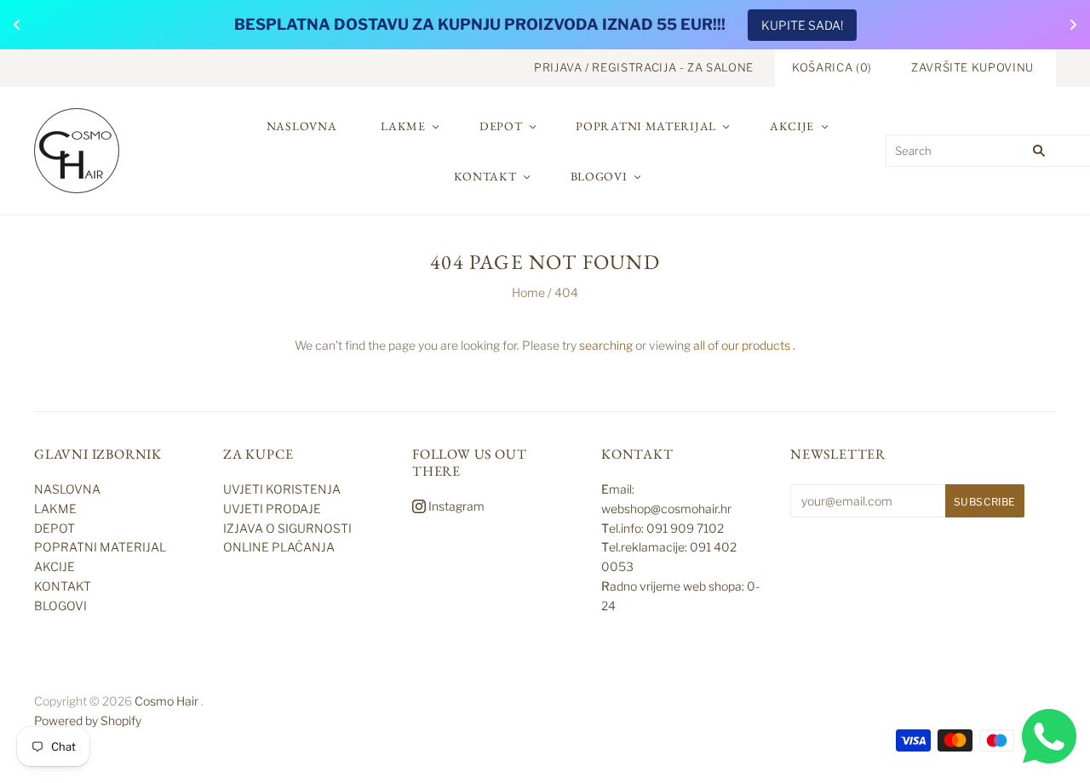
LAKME (403, 126)
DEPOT (501, 126)
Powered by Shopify (87, 720)
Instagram (455, 506)
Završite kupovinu (972, 67)
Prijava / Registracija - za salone (644, 67)
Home (528, 292)
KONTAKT (485, 176)
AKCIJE (792, 126)
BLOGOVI (599, 176)
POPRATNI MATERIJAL (646, 126)
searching (606, 345)
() (832, 67)
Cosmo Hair (166, 701)
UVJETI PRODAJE (272, 508)
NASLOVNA (302, 126)
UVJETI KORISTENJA (282, 489)
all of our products (741, 345)
